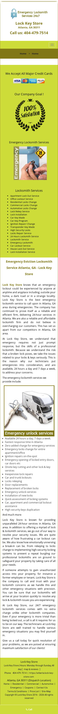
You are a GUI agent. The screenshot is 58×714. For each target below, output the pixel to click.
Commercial (33, 684)
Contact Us (42, 687)
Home (23, 53)
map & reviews (31, 669)
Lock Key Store (12, 285)
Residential (18, 684)
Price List (34, 691)
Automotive (47, 684)
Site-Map (46, 691)
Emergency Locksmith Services (29, 142)
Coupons (29, 687)
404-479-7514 (36, 32)
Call (30, 709)
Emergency (16, 687)
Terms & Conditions (17, 691)
